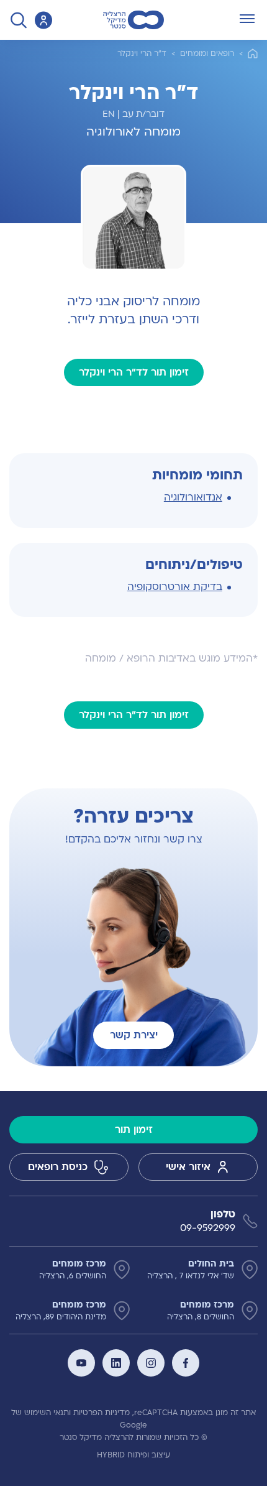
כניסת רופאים (58, 1167)
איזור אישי (188, 1167)
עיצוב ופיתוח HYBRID (133, 1455)
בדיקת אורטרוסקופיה (174, 587)
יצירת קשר (134, 1035)
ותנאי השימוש (47, 1413)
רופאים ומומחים (207, 53)
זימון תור (134, 1130)
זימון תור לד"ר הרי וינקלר (134, 372)
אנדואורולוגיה (193, 497)
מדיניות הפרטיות (101, 1413)
